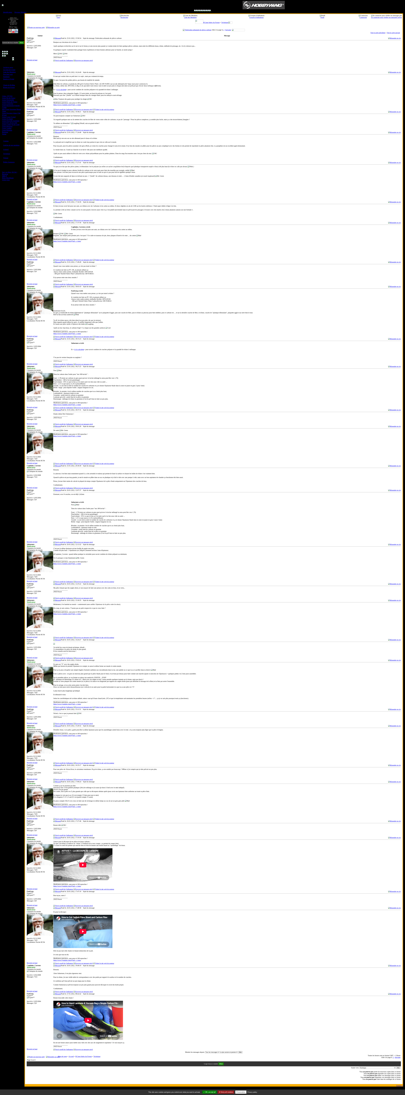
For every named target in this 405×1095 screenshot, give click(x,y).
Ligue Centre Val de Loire (11, 124)
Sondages (6, 77)
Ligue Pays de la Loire (9, 123)
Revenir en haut (32, 60)
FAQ (58, 17)
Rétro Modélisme (8, 178)
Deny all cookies (226, 1092)
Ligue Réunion (7, 130)
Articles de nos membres (11, 145)
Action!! (6, 149)
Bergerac (5, 174)
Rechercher (124, 17)
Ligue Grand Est (7, 104)
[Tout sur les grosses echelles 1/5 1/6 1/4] (207, 11)
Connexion (363, 17)
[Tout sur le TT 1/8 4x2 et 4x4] (198, 11)
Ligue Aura (6, 180)
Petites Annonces (9, 162)
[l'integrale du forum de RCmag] (195, 11)
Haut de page (62, 1056)
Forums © (399, 1085)
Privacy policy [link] (252, 1092)
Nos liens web (8, 74)
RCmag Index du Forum (211, 22)
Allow (21, 42)
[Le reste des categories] (208, 11)
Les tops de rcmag (9, 70)
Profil (322, 17)
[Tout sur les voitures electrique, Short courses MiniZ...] (205, 11)
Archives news (8, 67)
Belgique (5, 132)
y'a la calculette (61, 89)
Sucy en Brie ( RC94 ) (9, 172)
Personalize (240, 1092)
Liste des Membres (9, 72)
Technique (6, 154)
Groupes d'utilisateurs (256, 17)
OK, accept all (210, 1092)
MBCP (4, 176)
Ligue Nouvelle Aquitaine (10, 121)
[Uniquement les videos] (196, 11)
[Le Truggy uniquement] (201, 11)
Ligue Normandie (8, 100)
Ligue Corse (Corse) (9, 117)
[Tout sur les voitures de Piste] (203, 11)
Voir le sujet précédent (377, 33)
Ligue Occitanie (7, 119)
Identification (7, 12)
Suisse (4, 134)
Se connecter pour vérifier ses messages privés (386, 17)
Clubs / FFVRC (7, 96)
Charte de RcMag (9, 85)
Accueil (71, 1056)
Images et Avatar (8, 79)
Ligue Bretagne (7, 126)
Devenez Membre (20, 12)
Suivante (228, 30)
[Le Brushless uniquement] (200, 11)
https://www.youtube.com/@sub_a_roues (67, 105)
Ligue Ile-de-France (8, 98)
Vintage (5, 158)
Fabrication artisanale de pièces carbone (198, 30)
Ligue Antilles (6, 128)
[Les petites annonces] (210, 11)
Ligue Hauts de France (9, 102)
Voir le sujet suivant (393, 33)
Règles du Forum (9, 87)
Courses (6, 141)
